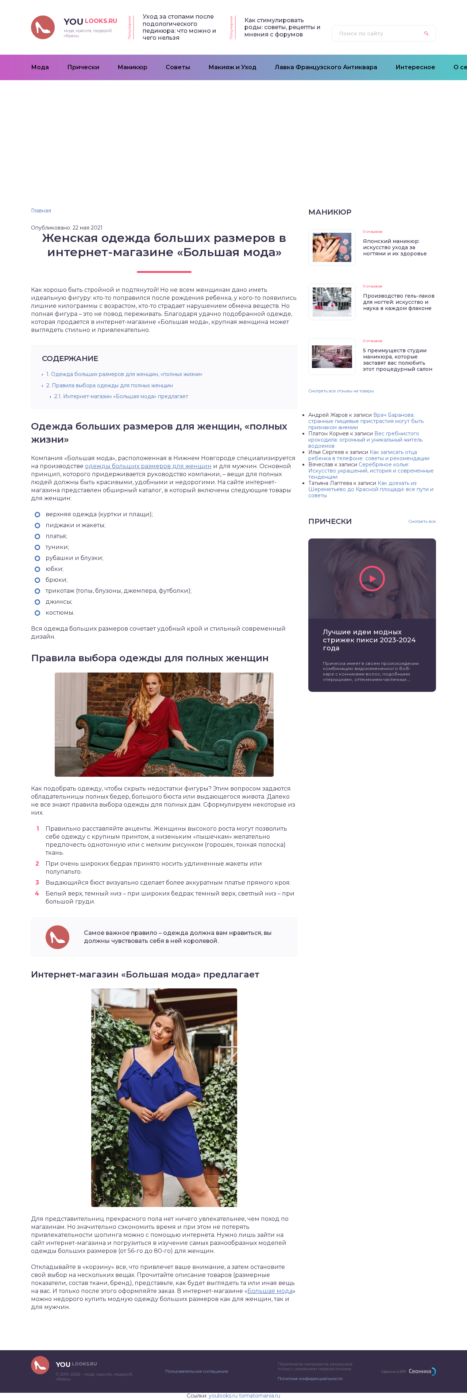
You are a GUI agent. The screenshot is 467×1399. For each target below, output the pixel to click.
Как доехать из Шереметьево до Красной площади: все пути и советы (370, 489)
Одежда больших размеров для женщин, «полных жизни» (124, 374)
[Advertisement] (233, 135)
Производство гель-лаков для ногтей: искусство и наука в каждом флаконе (399, 302)
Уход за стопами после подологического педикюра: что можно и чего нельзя (179, 27)
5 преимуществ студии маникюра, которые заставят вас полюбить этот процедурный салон (397, 359)
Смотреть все (422, 521)
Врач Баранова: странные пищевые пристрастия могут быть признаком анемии (366, 421)
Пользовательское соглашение (196, 1371)
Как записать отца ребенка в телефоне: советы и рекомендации (368, 455)
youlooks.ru (223, 1395)
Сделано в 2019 (393, 1371)
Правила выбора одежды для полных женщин (109, 385)
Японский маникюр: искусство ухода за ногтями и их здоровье (395, 247)
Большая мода (270, 1291)
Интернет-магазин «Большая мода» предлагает (121, 396)
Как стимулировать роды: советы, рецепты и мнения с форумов (282, 27)
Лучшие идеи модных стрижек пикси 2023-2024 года (369, 640)
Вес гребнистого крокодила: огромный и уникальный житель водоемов (365, 439)
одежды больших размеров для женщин (148, 466)
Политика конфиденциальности (310, 1378)
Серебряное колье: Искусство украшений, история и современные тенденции (371, 470)
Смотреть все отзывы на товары (341, 390)
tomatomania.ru (259, 1395)
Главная (41, 210)
